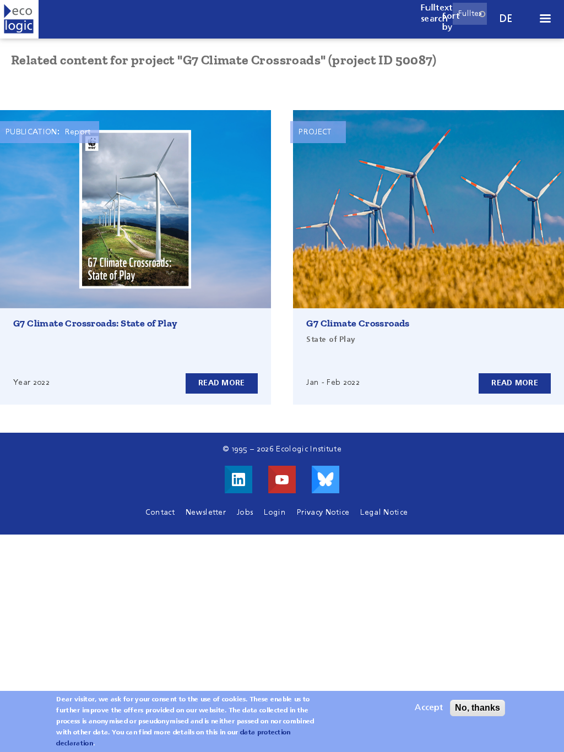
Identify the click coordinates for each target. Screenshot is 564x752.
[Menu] (545, 19)
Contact (160, 512)
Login (275, 512)
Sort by (450, 22)
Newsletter (206, 512)
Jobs (245, 512)
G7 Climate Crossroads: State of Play (95, 323)
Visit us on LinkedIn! (238, 479)
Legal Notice (384, 512)
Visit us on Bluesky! (325, 479)
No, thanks (477, 707)
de (506, 19)
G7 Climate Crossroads (357, 323)
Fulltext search (437, 14)
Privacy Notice (323, 512)
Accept (429, 708)
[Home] (19, 19)
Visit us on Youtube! (282, 479)
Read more (221, 383)
